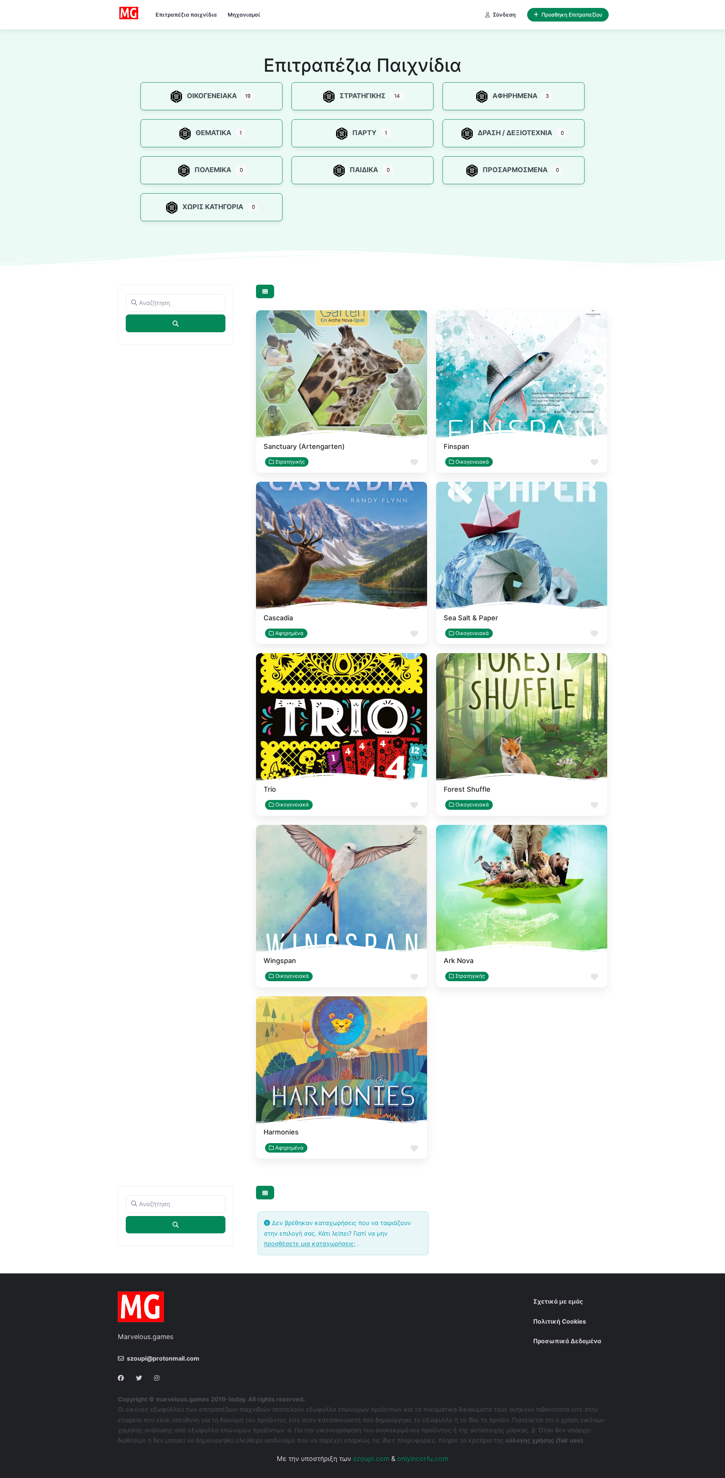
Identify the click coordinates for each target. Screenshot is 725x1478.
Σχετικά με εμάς (558, 1301)
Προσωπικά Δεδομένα (567, 1341)
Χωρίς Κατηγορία (212, 207)
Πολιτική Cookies (559, 1321)
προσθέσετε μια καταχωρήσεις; (309, 1243)
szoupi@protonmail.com (163, 1358)
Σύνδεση (504, 14)
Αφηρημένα (514, 96)
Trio (270, 789)
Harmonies (281, 1132)
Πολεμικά (212, 170)
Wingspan (280, 961)
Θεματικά (213, 133)
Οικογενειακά (212, 96)
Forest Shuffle (467, 789)
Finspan (456, 446)
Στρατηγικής (362, 96)
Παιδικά (364, 170)
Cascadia (278, 618)
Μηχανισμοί (244, 14)
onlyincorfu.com (422, 1459)
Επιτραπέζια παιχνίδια (186, 14)
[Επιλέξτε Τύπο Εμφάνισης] (265, 292)
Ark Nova (459, 961)
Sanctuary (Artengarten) (304, 446)
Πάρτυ (364, 133)
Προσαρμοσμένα (515, 170)
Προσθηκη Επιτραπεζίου (571, 14)
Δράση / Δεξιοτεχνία (515, 133)
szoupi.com (371, 1459)
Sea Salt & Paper (471, 618)
